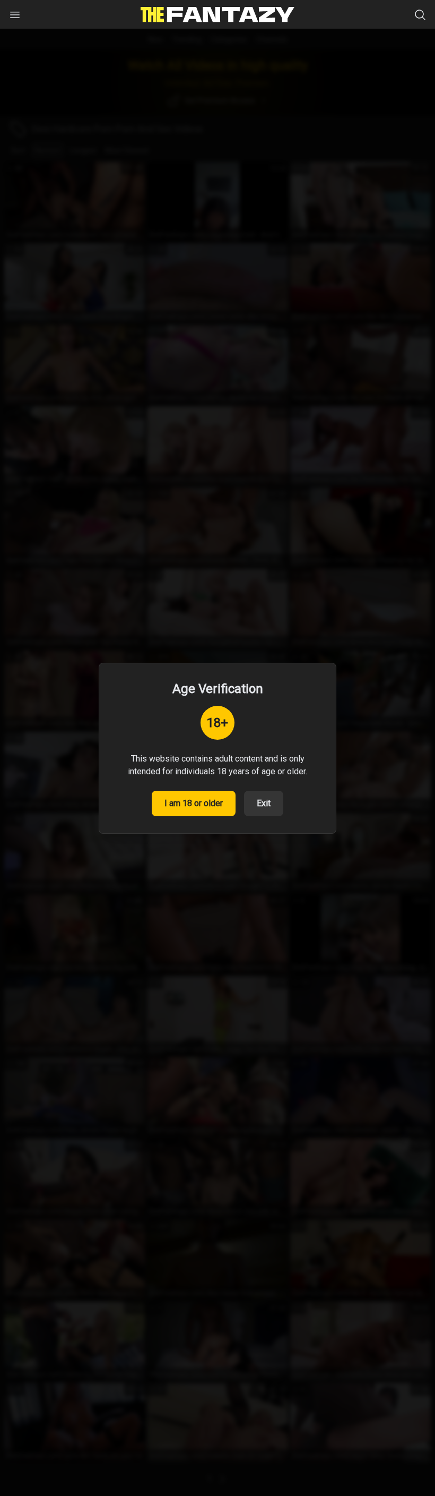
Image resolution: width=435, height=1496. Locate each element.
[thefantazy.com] (217, 14)
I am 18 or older (193, 803)
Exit (264, 803)
